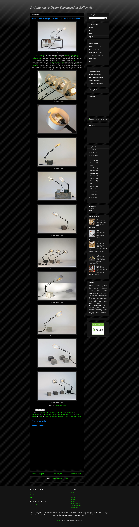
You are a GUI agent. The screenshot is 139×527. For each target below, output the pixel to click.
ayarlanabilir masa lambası (98, 292)
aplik (102, 287)
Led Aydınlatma (76, 505)
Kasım (92, 163)
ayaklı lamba (102, 290)
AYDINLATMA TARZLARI (96, 55)
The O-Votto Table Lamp (72, 416)
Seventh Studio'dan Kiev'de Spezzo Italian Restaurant (101, 269)
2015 (92, 155)
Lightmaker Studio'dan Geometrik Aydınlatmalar (101, 257)
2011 (92, 197)
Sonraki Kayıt (38, 474)
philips (102, 310)
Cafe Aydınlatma (94, 80)
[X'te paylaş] (40, 410)
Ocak (92, 188)
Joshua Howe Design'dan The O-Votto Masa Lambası (56, 18)
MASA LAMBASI (93, 43)
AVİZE (90, 34)
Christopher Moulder (37, 505)
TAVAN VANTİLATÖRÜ (95, 52)
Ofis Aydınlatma (94, 90)
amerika (42, 412)
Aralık (93, 160)
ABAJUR (91, 27)
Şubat (92, 186)
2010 (92, 200)
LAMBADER (92, 40)
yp (95, 313)
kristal (98, 307)
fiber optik (98, 301)
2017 (92, 150)
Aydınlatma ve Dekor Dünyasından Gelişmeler (62, 7)
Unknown (93, 206)
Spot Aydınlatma (76, 493)
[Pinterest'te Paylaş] (44, 410)
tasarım (60, 416)
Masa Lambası (75, 503)
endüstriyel (36, 414)
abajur (98, 285)
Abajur (73, 497)
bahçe (101, 293)
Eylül (92, 168)
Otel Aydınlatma (94, 71)
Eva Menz (33, 495)
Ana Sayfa (57, 474)
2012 (92, 195)
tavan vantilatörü (101, 312)
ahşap (97, 287)
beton (75, 60)
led (90, 309)
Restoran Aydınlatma (96, 77)
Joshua (66, 55)
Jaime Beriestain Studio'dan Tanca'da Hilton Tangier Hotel (98, 246)
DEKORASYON (92, 58)
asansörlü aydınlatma (100, 288)
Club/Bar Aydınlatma (96, 83)
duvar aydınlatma (98, 298)
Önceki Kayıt (77, 474)
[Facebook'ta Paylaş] (42, 410)
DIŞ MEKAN (92, 37)
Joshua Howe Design (61, 405)
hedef (99, 303)
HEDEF (90, 62)
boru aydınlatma (99, 295)
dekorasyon (70, 412)
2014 (92, 158)
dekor (63, 412)
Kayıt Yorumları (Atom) (60, 478)
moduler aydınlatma (94, 310)
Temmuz (93, 173)
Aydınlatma (74, 507)
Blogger (58, 520)
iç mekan (56, 414)
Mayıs (92, 178)
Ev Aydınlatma (93, 68)
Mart (92, 183)
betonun (58, 57)
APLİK (90, 31)
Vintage (91, 285)
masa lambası (96, 309)
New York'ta (40, 55)
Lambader (74, 495)
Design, (76, 55)
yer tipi (91, 313)
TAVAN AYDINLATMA (95, 46)
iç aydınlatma (47, 414)
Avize (73, 501)
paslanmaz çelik (58, 62)
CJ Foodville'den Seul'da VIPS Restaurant (101, 222)
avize (91, 290)
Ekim (92, 165)
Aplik (73, 499)
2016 (92, 152)
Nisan (92, 181)
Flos (31, 497)
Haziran (93, 176)
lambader (104, 307)
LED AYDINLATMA (94, 49)
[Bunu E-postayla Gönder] (36, 410)
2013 (92, 192)
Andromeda (33, 493)
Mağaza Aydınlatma (95, 74)
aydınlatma (51, 412)
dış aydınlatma (98, 300)
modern (41, 416)
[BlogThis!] (38, 410)
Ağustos (93, 170)
